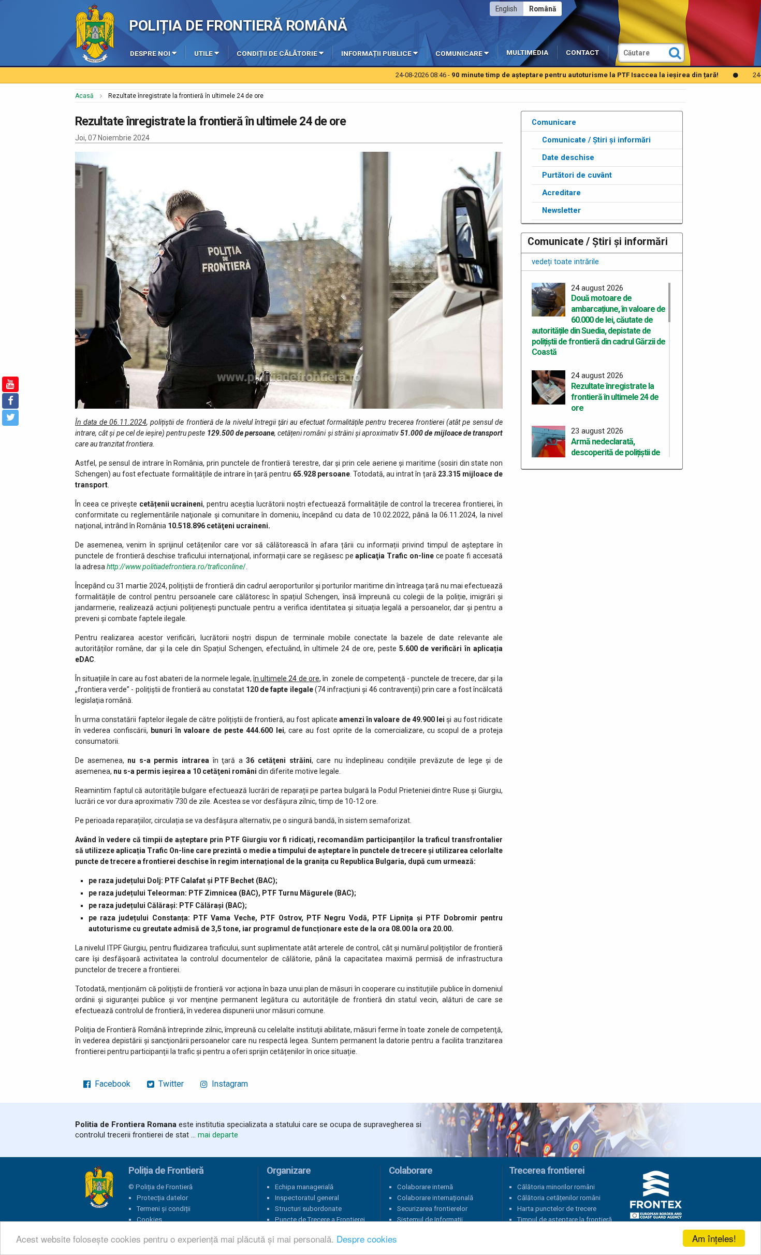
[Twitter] (10, 417)
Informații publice (376, 53)
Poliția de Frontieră (99, 1187)
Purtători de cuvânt (577, 175)
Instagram (229, 1084)
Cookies (149, 1219)
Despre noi (150, 53)
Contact (582, 52)
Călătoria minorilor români (556, 1187)
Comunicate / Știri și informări (596, 140)
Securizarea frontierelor (432, 1209)
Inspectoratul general (307, 1198)
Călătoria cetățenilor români (559, 1198)
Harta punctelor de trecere (556, 1209)
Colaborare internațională (435, 1198)
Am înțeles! (714, 1238)
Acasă (84, 95)
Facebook (111, 1084)
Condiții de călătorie (277, 53)
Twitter (170, 1084)
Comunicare (458, 53)
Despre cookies (366, 1238)
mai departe (218, 1134)
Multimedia (527, 52)
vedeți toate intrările (565, 261)
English (506, 9)
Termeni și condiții (164, 1209)
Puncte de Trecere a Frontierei (320, 1219)
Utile (203, 53)
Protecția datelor (162, 1198)
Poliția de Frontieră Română (238, 25)
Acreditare (561, 192)
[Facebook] (10, 401)
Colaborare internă (425, 1187)
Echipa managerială (304, 1187)
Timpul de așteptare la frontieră (564, 1219)
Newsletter (561, 210)
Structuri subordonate (308, 1209)
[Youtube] (10, 384)
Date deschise (568, 157)
